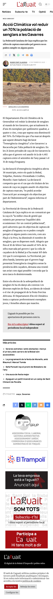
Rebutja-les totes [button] (27, 586)
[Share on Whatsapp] (18, 55)
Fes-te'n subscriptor (18, 324)
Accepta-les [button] (11, 586)
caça (18, 394)
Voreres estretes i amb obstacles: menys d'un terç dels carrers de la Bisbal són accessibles (24, 351)
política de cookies (31, 581)
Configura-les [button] (12, 592)
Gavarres (26, 394)
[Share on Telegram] (23, 55)
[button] (5, 4)
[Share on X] (14, 55)
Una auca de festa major (17, 374)
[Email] (27, 55)
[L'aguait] (26, 4)
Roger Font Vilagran (18, 62)
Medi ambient (8, 19)
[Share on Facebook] (10, 55)
